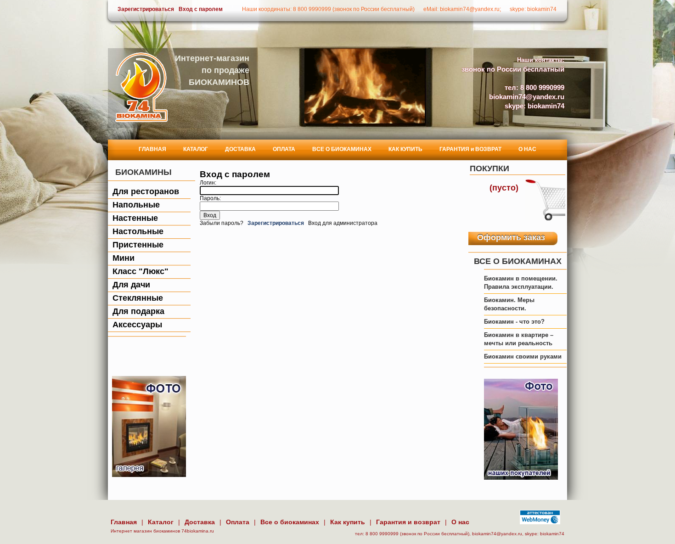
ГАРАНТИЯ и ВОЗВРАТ (470, 149)
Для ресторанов (145, 191)
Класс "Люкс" (140, 271)
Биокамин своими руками (523, 356)
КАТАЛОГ (195, 149)
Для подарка (138, 311)
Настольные (137, 231)
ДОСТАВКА (240, 149)
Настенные (135, 218)
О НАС (527, 149)
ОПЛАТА (284, 149)
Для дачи (131, 284)
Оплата (237, 522)
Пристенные (137, 244)
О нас (460, 522)
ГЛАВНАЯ (152, 149)
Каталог (161, 522)
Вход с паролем (201, 9)
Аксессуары (137, 324)
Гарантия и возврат (408, 522)
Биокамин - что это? (514, 321)
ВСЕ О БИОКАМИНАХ (341, 149)
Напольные (136, 204)
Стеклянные (137, 298)
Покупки (489, 168)
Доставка (200, 522)
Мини (123, 258)
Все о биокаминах (289, 522)
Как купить (347, 522)
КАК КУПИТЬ (405, 149)
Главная (124, 522)
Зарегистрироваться (146, 9)
